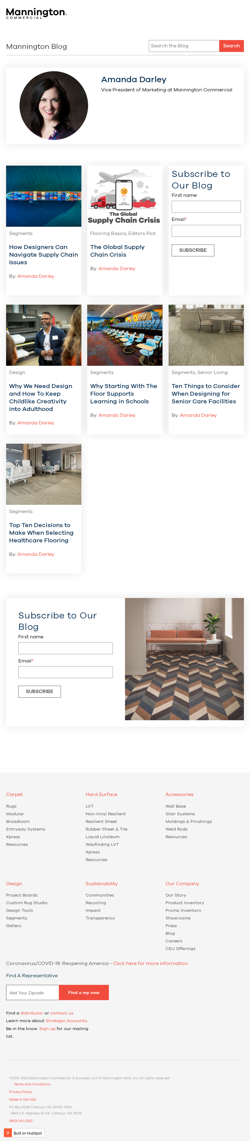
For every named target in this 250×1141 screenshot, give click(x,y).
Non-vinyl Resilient (106, 814)
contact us (61, 1013)
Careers (174, 941)
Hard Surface (101, 794)
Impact (93, 910)
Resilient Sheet (101, 822)
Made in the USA (22, 1099)
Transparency (100, 918)
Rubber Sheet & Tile (106, 829)
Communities (100, 895)
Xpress (13, 837)
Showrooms (178, 918)
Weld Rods (177, 829)
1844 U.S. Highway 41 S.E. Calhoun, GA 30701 (46, 1113)
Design (17, 372)
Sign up (47, 1029)
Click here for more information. (151, 963)
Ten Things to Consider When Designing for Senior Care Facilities (206, 394)
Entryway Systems (25, 829)
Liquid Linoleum (103, 837)
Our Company (182, 883)
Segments (21, 233)
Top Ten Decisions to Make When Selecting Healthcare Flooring (41, 533)
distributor (31, 1013)
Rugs (11, 806)
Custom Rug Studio (27, 903)
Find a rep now (83, 992)
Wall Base (176, 806)
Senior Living (212, 372)
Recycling (96, 903)
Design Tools (19, 910)
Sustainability (102, 883)
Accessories (180, 794)
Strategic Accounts (66, 1021)
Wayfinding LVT (102, 844)
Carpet (14, 794)
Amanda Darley (35, 276)
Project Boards (22, 895)
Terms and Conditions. (32, 1084)
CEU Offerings (180, 949)
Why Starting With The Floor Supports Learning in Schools (123, 394)
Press (171, 926)
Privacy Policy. (21, 1092)
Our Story (176, 895)
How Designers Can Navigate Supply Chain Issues (43, 255)
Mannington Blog (36, 46)
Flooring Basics (108, 233)
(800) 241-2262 (21, 1121)
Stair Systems (180, 814)
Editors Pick (142, 233)
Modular (15, 814)
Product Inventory (185, 903)
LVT (90, 806)
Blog (170, 933)
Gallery (13, 926)
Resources (17, 844)
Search (231, 45)
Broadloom (18, 822)
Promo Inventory (183, 910)
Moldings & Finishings (189, 822)
